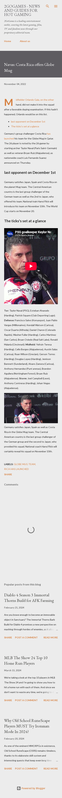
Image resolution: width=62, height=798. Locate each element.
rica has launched (16, 468)
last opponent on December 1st (28, 121)
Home (7, 41)
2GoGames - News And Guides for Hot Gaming (22, 10)
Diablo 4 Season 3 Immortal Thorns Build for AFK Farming (29, 597)
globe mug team (24, 464)
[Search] (47, 6)
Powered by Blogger (33, 788)
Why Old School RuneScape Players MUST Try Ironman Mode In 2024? (27, 726)
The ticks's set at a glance (25, 126)
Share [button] (8, 474)
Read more (51, 637)
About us (25, 41)
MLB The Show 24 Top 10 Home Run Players (26, 660)
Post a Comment (26, 637)
